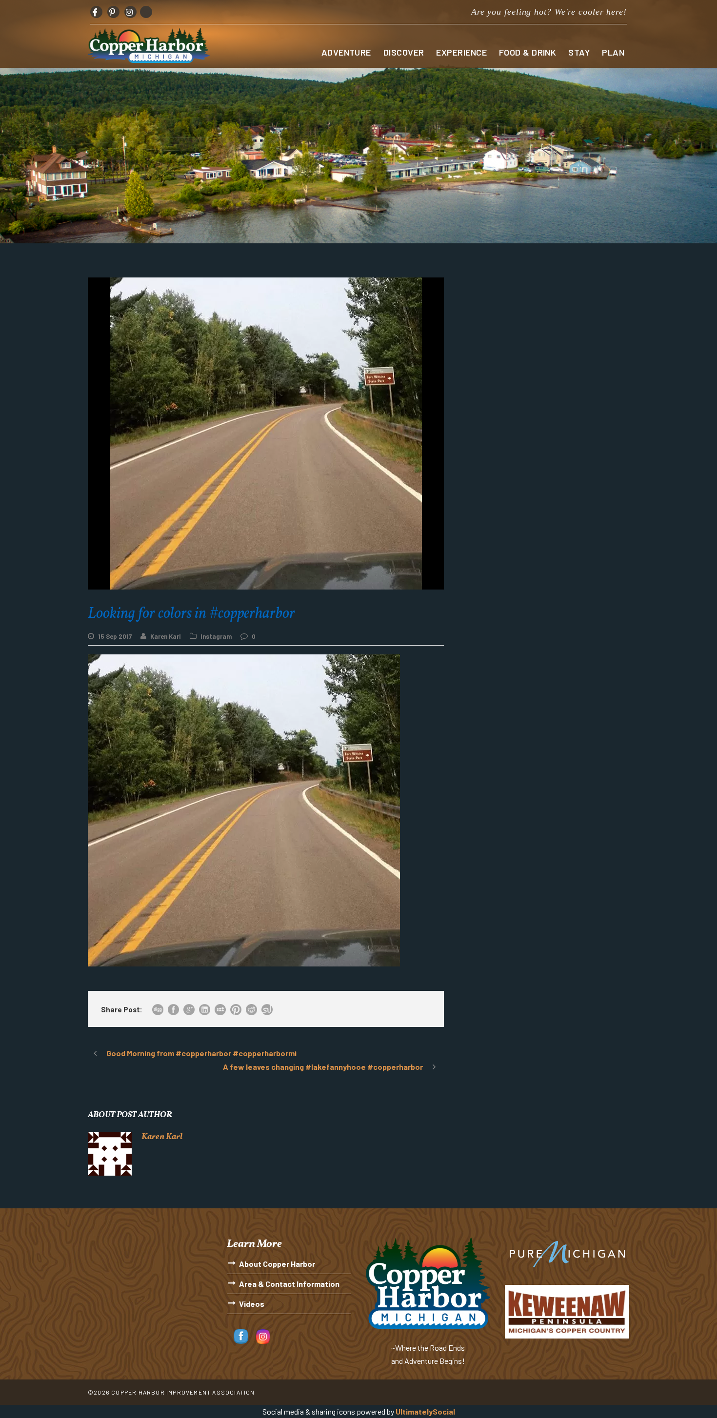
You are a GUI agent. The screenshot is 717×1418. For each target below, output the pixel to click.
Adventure (346, 52)
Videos (251, 1303)
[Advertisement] (543, 345)
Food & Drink (527, 52)
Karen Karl (165, 636)
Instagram (216, 636)
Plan (613, 52)
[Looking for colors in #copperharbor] (244, 809)
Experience (461, 52)
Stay (579, 52)
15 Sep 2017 (115, 636)
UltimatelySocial (425, 1411)
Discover (403, 52)
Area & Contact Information (289, 1283)
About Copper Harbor (277, 1263)
